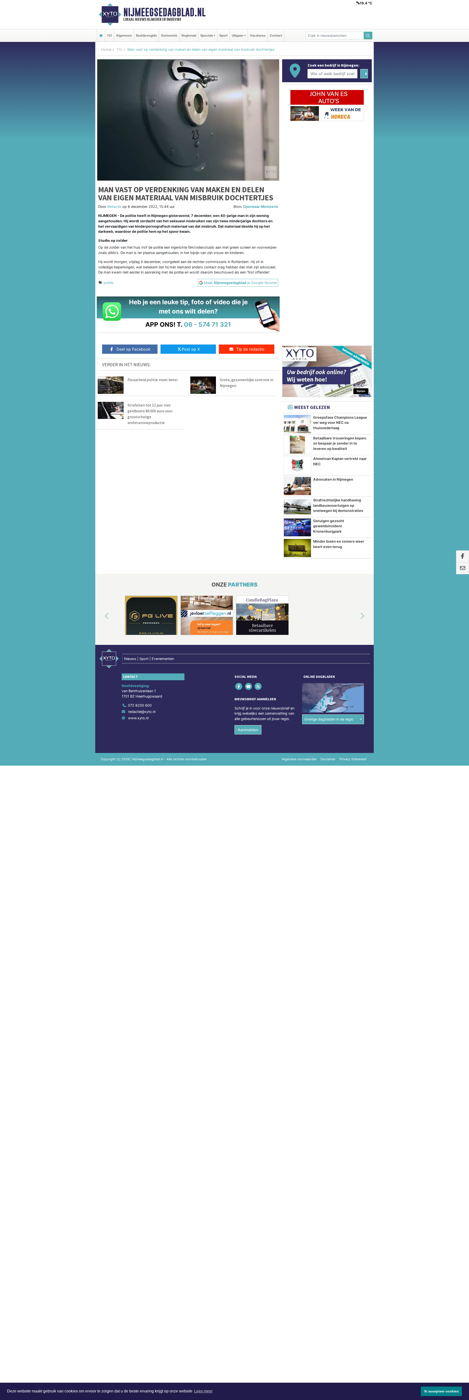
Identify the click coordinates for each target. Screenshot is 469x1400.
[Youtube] (249, 686)
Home (106, 49)
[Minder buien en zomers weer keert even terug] (297, 548)
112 (109, 35)
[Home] (101, 35)
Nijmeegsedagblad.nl (164, 12)
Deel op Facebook (133, 349)
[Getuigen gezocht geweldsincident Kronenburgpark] (297, 527)
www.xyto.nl (138, 718)
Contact (276, 35)
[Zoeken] (368, 35)
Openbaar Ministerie (260, 206)
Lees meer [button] (203, 1391)
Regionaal (188, 35)
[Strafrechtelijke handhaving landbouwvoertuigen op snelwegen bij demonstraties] (297, 506)
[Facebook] (239, 686)
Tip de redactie (250, 349)
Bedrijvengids (146, 35)
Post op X (191, 349)
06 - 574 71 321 (207, 324)
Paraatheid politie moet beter (153, 379)
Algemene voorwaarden (299, 759)
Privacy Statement (353, 759)
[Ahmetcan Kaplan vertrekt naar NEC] (297, 465)
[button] (101, 616)
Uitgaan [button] (237, 35)
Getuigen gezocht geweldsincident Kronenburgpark (328, 526)
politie (108, 283)
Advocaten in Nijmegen (333, 479)
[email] (462, 568)
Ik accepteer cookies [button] (441, 1391)
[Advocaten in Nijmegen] (297, 486)
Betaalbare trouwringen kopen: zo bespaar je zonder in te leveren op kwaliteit (340, 443)
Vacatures (258, 35)
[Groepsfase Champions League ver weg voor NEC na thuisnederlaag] (297, 424)
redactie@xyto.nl (141, 712)
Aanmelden (248, 729)
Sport (223, 35)
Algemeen (124, 35)
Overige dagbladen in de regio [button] (328, 719)
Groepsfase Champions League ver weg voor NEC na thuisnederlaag (340, 422)
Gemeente (169, 35)
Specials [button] (206, 35)
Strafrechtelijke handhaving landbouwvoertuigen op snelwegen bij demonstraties (338, 505)
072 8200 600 (140, 705)
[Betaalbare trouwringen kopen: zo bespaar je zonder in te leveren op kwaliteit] (297, 445)
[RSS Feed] (258, 686)
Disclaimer (328, 759)
